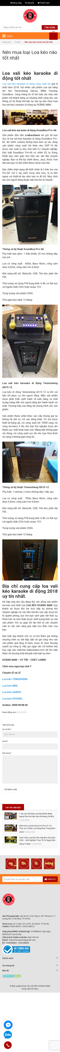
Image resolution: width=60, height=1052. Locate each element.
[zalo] (8, 1035)
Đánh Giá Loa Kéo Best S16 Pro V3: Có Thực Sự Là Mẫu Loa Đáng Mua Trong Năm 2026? (37, 829)
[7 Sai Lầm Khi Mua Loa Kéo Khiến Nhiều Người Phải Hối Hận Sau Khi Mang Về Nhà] (11, 816)
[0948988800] (8, 1045)
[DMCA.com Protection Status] (11, 976)
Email (5, 741)
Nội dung (6, 753)
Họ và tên (6, 729)
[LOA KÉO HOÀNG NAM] (30, 15)
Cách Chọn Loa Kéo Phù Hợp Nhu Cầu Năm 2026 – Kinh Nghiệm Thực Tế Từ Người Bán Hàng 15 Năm (37, 841)
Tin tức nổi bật (13, 808)
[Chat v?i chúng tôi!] (8, 1025)
